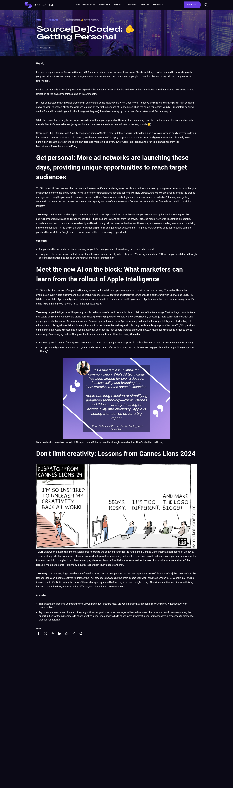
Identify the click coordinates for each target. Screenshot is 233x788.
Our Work (132, 5)
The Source (158, 5)
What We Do (119, 5)
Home (38, 20)
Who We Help (104, 5)
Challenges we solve (85, 5)
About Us (145, 5)
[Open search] (206, 4)
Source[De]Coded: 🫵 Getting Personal (86, 32)
